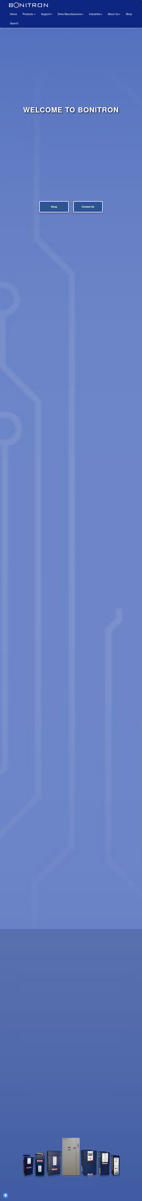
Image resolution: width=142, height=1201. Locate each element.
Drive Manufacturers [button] (70, 14)
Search (14, 23)
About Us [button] (113, 14)
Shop (129, 14)
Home (15, 14)
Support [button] (45, 14)
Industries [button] (94, 14)
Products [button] (28, 14)
